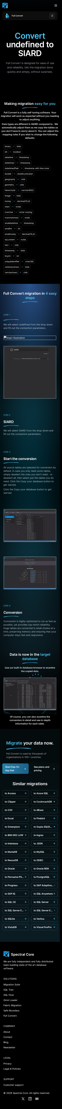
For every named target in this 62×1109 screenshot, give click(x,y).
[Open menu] (56, 5)
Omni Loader (10, 1000)
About (6, 1031)
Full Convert (17, 15)
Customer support (13, 1084)
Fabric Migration (12, 1005)
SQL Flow (8, 994)
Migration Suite (11, 984)
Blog (5, 1042)
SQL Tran (8, 989)
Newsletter (9, 1047)
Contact (7, 1037)
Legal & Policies (12, 1068)
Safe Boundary (11, 1010)
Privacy (7, 1063)
